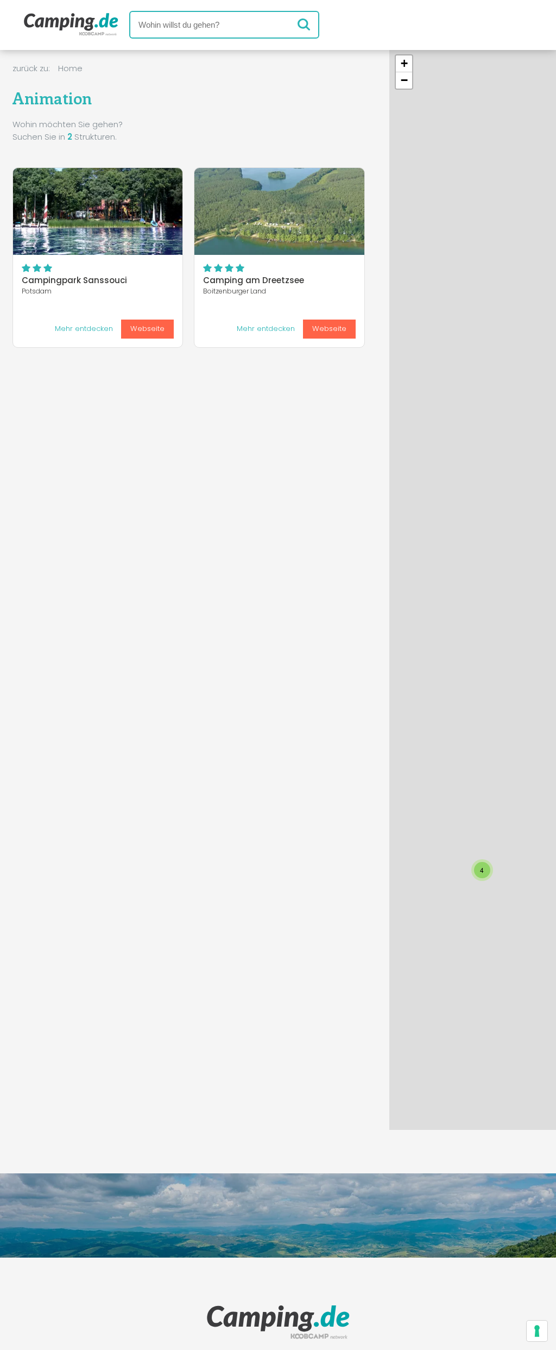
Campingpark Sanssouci (74, 280)
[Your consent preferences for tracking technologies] (537, 1331)
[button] (390, 989)
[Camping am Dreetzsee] (279, 211)
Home (70, 68)
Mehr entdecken (84, 328)
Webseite (147, 328)
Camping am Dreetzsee (253, 280)
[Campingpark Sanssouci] (98, 211)
